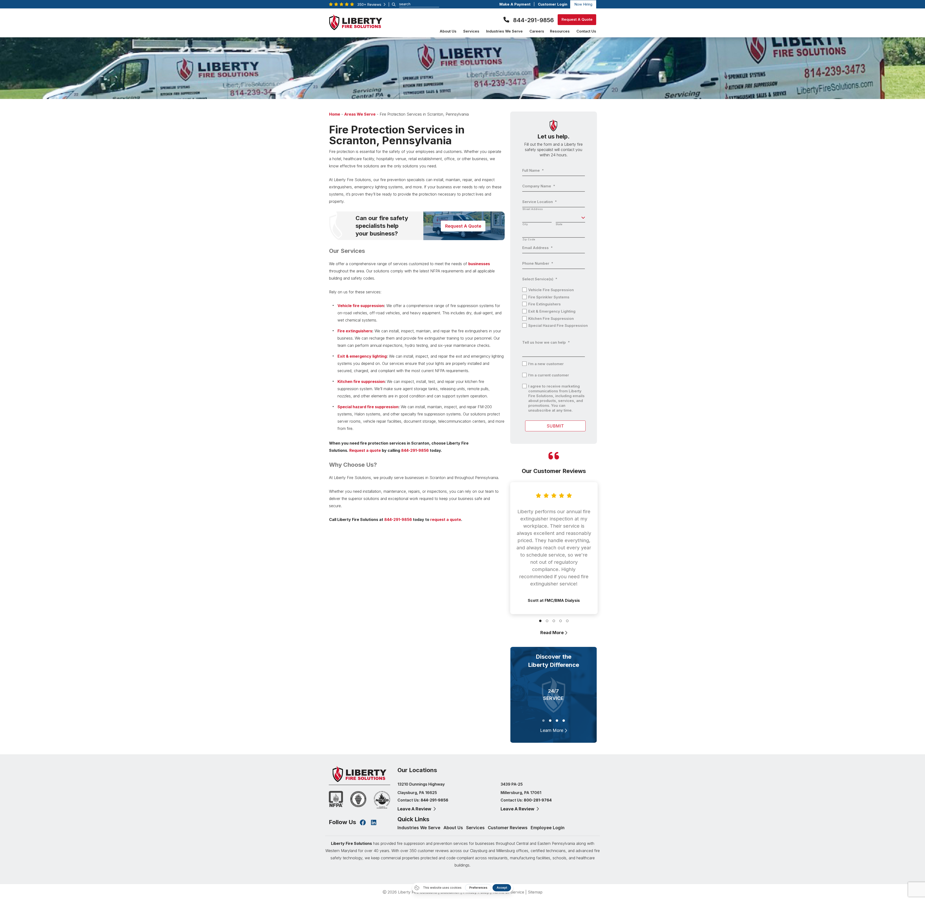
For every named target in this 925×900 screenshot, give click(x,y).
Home (334, 114)
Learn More (552, 730)
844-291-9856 (533, 20)
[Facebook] (363, 823)
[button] (540, 621)
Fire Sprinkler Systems (548, 297)
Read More (552, 632)
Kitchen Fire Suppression (551, 318)
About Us (453, 827)
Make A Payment (514, 4)
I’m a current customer (548, 375)
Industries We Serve (419, 827)
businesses (479, 263)
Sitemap (535, 892)
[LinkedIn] (373, 823)
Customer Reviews (508, 827)
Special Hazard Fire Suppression (558, 325)
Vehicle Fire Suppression (551, 290)
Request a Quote (463, 226)
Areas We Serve (360, 114)
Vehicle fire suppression (360, 305)
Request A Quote (576, 19)
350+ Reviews (370, 4)
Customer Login (553, 4)
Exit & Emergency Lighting (551, 311)
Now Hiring (583, 4)
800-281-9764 (538, 800)
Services (476, 827)
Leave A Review (414, 808)
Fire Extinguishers (544, 304)
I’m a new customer (546, 363)
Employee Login (548, 827)
